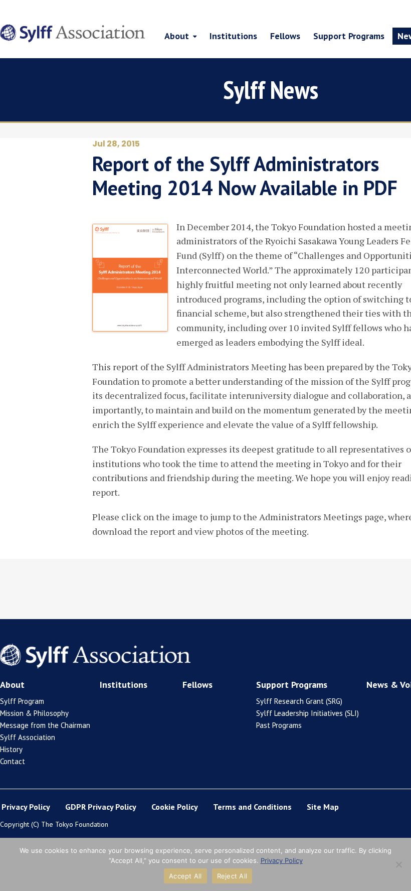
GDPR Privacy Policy (100, 807)
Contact (12, 761)
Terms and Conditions (252, 807)
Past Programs (279, 725)
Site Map (323, 807)
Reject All (232, 876)
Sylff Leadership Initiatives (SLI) (307, 713)
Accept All (185, 876)
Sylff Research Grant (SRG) (299, 701)
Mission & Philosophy (34, 713)
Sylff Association (27, 737)
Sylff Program (22, 701)
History (11, 749)
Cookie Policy (174, 807)
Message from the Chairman (45, 725)
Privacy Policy (26, 807)
